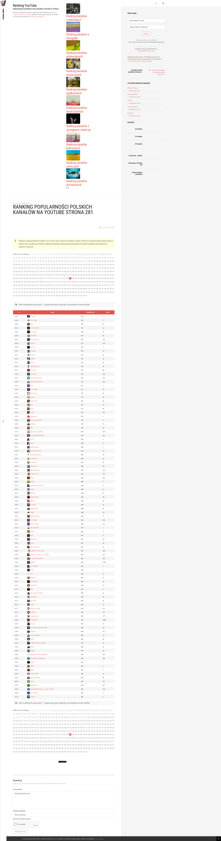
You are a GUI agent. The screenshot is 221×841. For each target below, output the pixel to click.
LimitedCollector (35, 470)
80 (40, 261)
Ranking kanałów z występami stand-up (78, 128)
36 (24, 257)
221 (113, 271)
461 (43, 295)
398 (78, 288)
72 (19, 261)
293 (102, 278)
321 (76, 282)
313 (54, 282)
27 (100, 254)
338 (19, 285)
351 (54, 285)
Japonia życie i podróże (36, 431)
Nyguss (32, 512)
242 (68, 275)
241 (65, 275)
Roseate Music (133, 94)
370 (105, 285)
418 (30, 292)
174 (89, 268)
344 (35, 285)
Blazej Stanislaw (34, 547)
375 (17, 288)
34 (19, 257)
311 (49, 282)
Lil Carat (32, 316)
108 (14, 264)
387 (49, 288)
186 (19, 271)
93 (75, 261)
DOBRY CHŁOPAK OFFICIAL (38, 643)
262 (19, 278)
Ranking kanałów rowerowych (76, 18)
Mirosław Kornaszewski (36, 485)
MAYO (32, 408)
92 (73, 261)
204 (68, 271)
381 (33, 288)
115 (33, 264)
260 (14, 278)
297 (113, 278)
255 (102, 275)
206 (73, 271)
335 (113, 282)
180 (105, 268)
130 (73, 264)
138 (94, 264)
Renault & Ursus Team (36, 558)
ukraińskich (32, 16)
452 (19, 295)
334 (110, 282)
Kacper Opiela (34, 673)
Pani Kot (32, 355)
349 (49, 285)
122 (51, 264)
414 (19, 292)
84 (51, 261)
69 (113, 257)
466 (57, 295)
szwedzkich (40, 16)
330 (100, 282)
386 (46, 288)
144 (110, 264)
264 (25, 278)
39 (32, 257)
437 (81, 292)
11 (57, 254)
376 (19, 288)
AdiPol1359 (33, 585)
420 (35, 292)
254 (100, 275)
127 (65, 264)
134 (84, 264)
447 (108, 292)
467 (60, 295)
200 (57, 271)
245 (76, 275)
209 (81, 271)
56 (78, 257)
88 (62, 261)
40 (35, 257)
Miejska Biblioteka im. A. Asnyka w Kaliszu (42, 689)
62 (94, 257)
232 (41, 275)
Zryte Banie (33, 320)
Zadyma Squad (34, 447)
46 (51, 257)
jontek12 (32, 343)
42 (40, 257)
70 (14, 261)
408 (105, 288)
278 (62, 278)
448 (110, 292)
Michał (32, 662)
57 (81, 257)
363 (86, 285)
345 (38, 285)
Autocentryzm (133, 107)
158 (46, 268)
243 (70, 275)
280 (68, 278)
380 (30, 288)
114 (30, 264)
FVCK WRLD (33, 581)
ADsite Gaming (34, 524)
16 (71, 254)
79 (38, 261)
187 (22, 271)
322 (78, 282)
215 (97, 271)
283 (76, 278)
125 (60, 264)
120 (46, 264)
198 (51, 271)
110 (19, 264)
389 (54, 288)
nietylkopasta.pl (34, 366)
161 (54, 268)
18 (76, 254)
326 (89, 282)
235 (49, 275)
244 (73, 275)
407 (102, 288)
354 (62, 285)
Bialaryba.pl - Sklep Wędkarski (38, 654)
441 (92, 292)
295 (108, 278)
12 (60, 254)
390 (57, 288)
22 (87, 254)
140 (100, 264)
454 (25, 295)
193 (38, 271)
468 (62, 295)
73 (22, 261)
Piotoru (32, 347)
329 (97, 282)
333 (108, 282)
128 (68, 264)
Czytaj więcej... (100, 839)
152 (30, 268)
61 (91, 257)
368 (100, 285)
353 (60, 285)
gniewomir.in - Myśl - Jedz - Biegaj (39, 554)
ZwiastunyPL (33, 620)
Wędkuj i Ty (33, 631)
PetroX (32, 478)
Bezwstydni (33, 335)
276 (57, 278)
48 (56, 257)
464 (51, 295)
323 (81, 282)
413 (17, 292)
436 (78, 292)
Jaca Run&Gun (34, 566)
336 (14, 285)
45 (48, 257)
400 (84, 288)
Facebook (156, 3)
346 (41, 285)
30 (108, 254)
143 (108, 264)
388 (51, 288)
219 (108, 271)
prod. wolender (34, 328)
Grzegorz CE (33, 458)
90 (67, 261)
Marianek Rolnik (35, 677)
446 (105, 292)
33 (16, 257)
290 (94, 278)
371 (108, 285)
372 (110, 285)
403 (92, 288)
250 (89, 275)
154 (35, 268)
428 (57, 292)
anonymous (33, 416)
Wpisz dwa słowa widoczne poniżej (22, 819)
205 (70, 271)
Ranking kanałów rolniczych (76, 164)
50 (62, 257)
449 (113, 292)
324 (84, 282)
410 (110, 288)
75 (27, 261)
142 (105, 264)
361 (81, 285)
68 (110, 257)
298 (14, 282)
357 (70, 285)
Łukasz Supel (33, 401)
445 (102, 292)
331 (102, 282)
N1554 (32, 570)
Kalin (31, 385)
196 (46, 271)
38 (30, 257)
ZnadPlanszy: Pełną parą (37, 551)
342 (30, 285)
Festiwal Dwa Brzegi (35, 378)
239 (60, 275)
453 (22, 295)
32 (14, 257)
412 (14, 292)
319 (70, 282)
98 (89, 261)
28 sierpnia (138, 144)
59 (86, 257)
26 (97, 254)
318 (68, 282)
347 (43, 285)
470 (68, 295)
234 (46, 275)
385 (43, 288)
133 (81, 264)
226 (25, 275)
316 (62, 282)
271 (43, 278)
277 (60, 278)
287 (86, 278)
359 (76, 285)
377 (22, 288)
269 (38, 278)
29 (105, 254)
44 (46, 257)
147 (17, 268)
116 (35, 264)
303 (27, 282)
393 (65, 288)
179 (102, 268)
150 (25, 268)
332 (105, 282)
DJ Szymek (33, 504)
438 (84, 292)
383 (38, 288)
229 (33, 275)
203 (65, 271)
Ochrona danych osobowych (137, 173)
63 (97, 257)
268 (35, 278)
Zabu (31, 324)
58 (83, 257)
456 (30, 295)
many (31, 535)
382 (35, 288)
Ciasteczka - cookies (135, 156)
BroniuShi (33, 351)
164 (62, 268)
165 (65, 268)
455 (27, 295)
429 (60, 292)
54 (73, 257)
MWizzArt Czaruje (35, 608)
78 (35, 261)
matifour (32, 358)
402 (89, 288)
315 (60, 282)
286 (84, 278)
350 (51, 285)
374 (14, 288)
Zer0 (31, 574)
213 (92, 271)
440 (89, 292)
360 (78, 285)
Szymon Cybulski (35, 635)
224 (19, 275)
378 (25, 288)
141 (102, 264)
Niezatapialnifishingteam (37, 435)
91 (70, 261)
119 (43, 264)
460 (41, 295)
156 (41, 268)
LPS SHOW (33, 370)
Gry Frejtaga (33, 520)
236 (51, 275)
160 (51, 268)
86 (56, 261)
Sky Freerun (33, 332)
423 (43, 292)
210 (84, 271)
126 (62, 264)
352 (57, 285)
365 (92, 285)
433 (70, 292)
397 (76, 288)
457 (33, 295)
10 (55, 254)
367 (97, 285)
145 (113, 264)
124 (57, 264)
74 (24, 261)
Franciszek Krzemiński (36, 593)
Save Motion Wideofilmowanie (38, 627)
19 (79, 254)
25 (95, 254)
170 (78, 268)
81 (43, 261)
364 (89, 285)
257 (108, 275)
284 (78, 278)
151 (27, 268)
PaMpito (32, 650)
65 (102, 257)
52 (67, 257)
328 (94, 282)
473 (76, 295)
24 (92, 254)
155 (38, 268)
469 (65, 295)
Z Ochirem (33, 462)
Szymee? (131, 113)
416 (25, 292)
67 (107, 257)
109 (17, 264)
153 (33, 268)
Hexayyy (32, 624)
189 (27, 271)
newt (31, 428)
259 (113, 275)
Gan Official (33, 597)
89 (65, 261)
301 (22, 282)
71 (16, 261)
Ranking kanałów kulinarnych (76, 146)
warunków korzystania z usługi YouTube (140, 61)
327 (92, 282)
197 (49, 271)
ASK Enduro (33, 393)
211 (86, 271)
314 (57, 282)
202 (62, 271)
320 (73, 282)
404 (94, 288)
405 (97, 288)
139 (97, 264)
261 (17, 278)
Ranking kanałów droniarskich (76, 183)
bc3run (32, 604)
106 (110, 261)
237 (54, 275)
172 (84, 268)
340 (25, 285)
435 (76, 292)
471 (70, 295)
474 (78, 295)
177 (97, 268)
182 (110, 268)
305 (33, 282)
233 (43, 275)
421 (38, 292)
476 (84, 295)
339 (22, 285)
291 (97, 278)
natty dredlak (34, 693)
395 (70, 288)
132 (78, 264)
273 (49, 278)
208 (78, 271)
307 (38, 282)
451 (17, 295)
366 (94, 285)
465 (54, 295)
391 (60, 288)
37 (27, 257)
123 (54, 264)
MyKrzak (32, 493)
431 (65, 292)
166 (68, 268)
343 (33, 285)
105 (108, 261)
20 (81, 254)
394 (68, 288)
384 (41, 288)
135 (86, 264)
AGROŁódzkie (34, 508)
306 (35, 282)
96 (83, 261)
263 (22, 278)
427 (54, 292)
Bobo (31, 589)
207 (76, 271)
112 (25, 264)
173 (86, 268)
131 (76, 264)
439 (86, 292)
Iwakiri (32, 489)
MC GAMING (33, 389)
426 (51, 292)
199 (54, 271)
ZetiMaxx (32, 424)
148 (19, 268)
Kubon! (32, 443)
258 (110, 275)
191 (33, 271)
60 (89, 257)
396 (73, 288)
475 (81, 295)
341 (27, 285)
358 (73, 285)
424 (46, 292)
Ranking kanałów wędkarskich (76, 91)
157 (43, 268)
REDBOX (32, 562)
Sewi (31, 405)
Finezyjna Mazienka (35, 420)
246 (78, 275)
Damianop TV (34, 685)
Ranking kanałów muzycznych (76, 73)
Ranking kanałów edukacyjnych (76, 54)
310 (46, 282)
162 (57, 268)
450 (14, 295)
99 (91, 261)
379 (27, 288)
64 (99, 257)
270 (41, 278)
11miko (32, 412)
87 (59, 261)
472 (73, 295)
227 (27, 275)
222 (14, 275)
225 (22, 275)
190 (30, 271)
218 (105, 271)
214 (94, 271)
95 (81, 261)
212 (89, 271)
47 (54, 257)
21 (84, 254)
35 (22, 257)
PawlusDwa (33, 577)
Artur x (32, 681)
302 (25, 282)
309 (43, 282)
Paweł (31, 439)
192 (35, 271)
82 (46, 261)
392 (62, 288)
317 (65, 282)
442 (94, 292)
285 (81, 278)
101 (97, 261)
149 (22, 268)
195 (43, 271)
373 (113, 285)
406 (100, 288)
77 (32, 261)
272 (46, 278)
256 (105, 275)
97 (86, 261)
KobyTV (32, 639)
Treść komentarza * (17, 789)
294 (105, 278)
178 (100, 268)
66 (105, 257)
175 (92, 268)
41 (38, 257)
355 (65, 285)
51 (65, 257)
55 (75, 257)
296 (110, 278)
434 (73, 292)
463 (49, 295)
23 (89, 254)
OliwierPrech (34, 539)
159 (49, 268)
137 (92, 264)
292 (100, 278)
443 (97, 292)
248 (84, 275)
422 (41, 292)
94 (78, 261)
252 (94, 275)
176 (94, 268)
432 (68, 292)
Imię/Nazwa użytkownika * (19, 811)
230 (35, 275)
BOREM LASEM (34, 516)
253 (97, 275)
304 (30, 282)
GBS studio (33, 601)
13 (63, 254)
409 (108, 288)
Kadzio (32, 666)
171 (81, 268)
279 (65, 278)
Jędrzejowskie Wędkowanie (37, 658)
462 (46, 295)
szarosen (32, 397)
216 (100, 271)
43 (43, 257)
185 (17, 271)
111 (22, 264)
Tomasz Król (33, 466)
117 (38, 264)
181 (108, 268)
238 (57, 275)
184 (14, 271)
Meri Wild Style (34, 527)
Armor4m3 (33, 374)
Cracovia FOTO (34, 339)
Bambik (32, 531)
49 (59, 257)
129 (70, 264)
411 (113, 288)
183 (113, 268)
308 (41, 282)
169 (76, 268)
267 (33, 278)
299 (17, 282)
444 (100, 292)
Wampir (32, 481)
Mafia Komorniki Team (36, 382)
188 (25, 271)
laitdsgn (32, 670)
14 (65, 254)
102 (100, 261)
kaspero (32, 501)
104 (105, 261)
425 (49, 292)
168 (73, 268)
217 (102, 271)
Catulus (32, 543)
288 (89, 278)
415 (22, 292)
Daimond (32, 697)
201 (60, 271)
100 (94, 261)
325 (86, 282)
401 (86, 288)
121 (49, 264)
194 (41, 271)
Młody (32, 647)
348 (46, 285)
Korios (130, 100)
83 (48, 261)
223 (17, 275)
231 (38, 275)
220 (110, 271)
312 (51, 282)
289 (92, 278)
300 (19, 282)
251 (92, 275)
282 (73, 278)
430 (62, 292)
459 (38, 295)
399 (81, 288)
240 (62, 275)
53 (70, 257)
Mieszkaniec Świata (35, 455)
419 (33, 292)
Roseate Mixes (133, 88)
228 (30, 275)
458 (35, 295)
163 (60, 268)
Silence (32, 362)
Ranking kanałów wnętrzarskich (76, 109)
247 (81, 275)
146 (14, 268)
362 (84, 285)
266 (30, 278)
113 (27, 264)
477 (86, 295)
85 (54, 261)
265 (27, 278)
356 (68, 285)
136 (89, 264)
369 (102, 285)
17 (73, 254)
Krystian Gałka (34, 497)
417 (27, 292)
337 (17, 285)
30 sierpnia (138, 129)
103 (102, 261)
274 (51, 278)
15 (68, 254)
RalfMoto (32, 612)
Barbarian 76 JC (34, 474)
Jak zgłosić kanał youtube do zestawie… (135, 71)
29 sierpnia (138, 136)
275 (54, 278)
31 (111, 254)
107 (113, 261)
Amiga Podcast (34, 616)
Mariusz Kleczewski (35, 451)
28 (103, 254)
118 (41, 264)
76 (30, 261)
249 (86, 275)
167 (70, 268)
